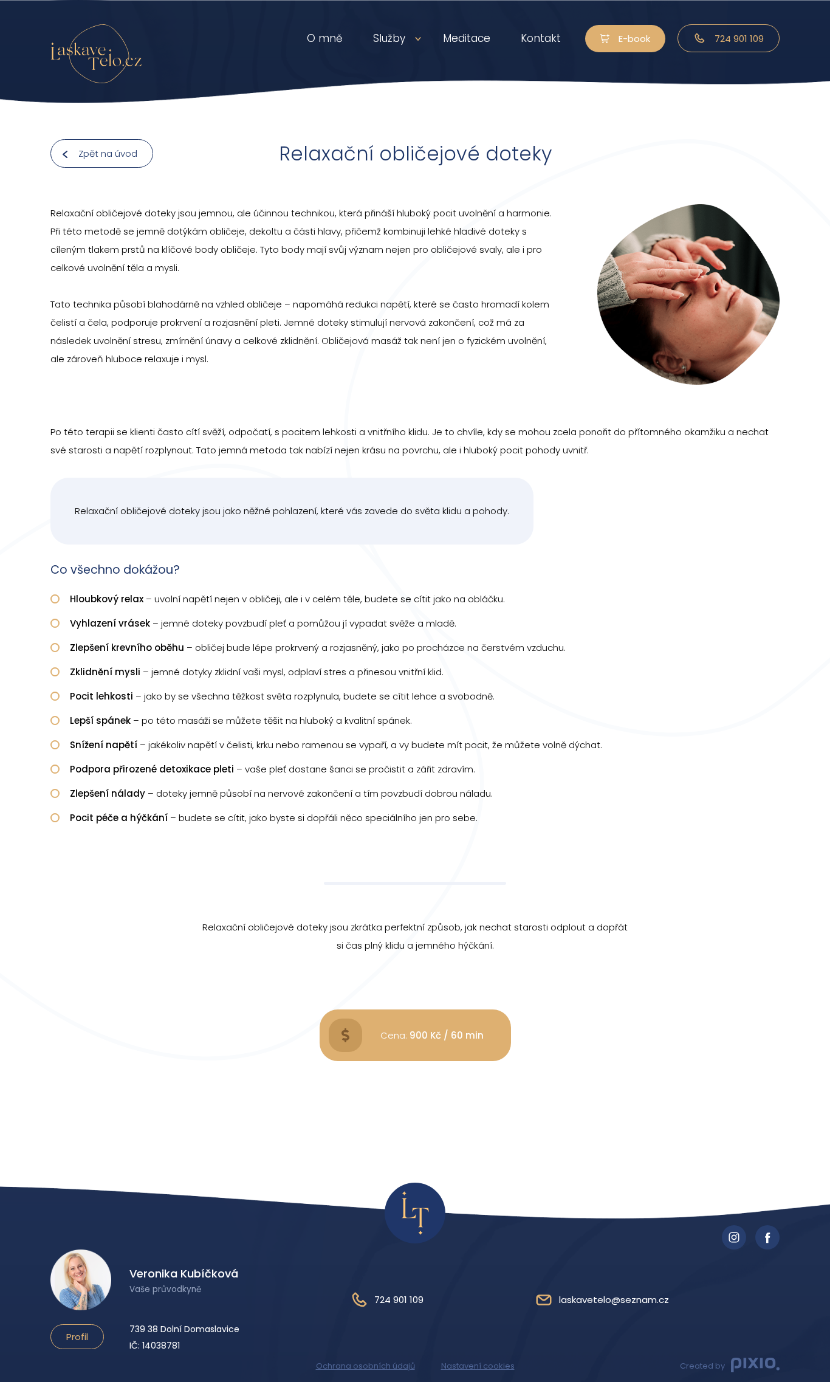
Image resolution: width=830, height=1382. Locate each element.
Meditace (466, 38)
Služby (389, 38)
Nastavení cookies (478, 1366)
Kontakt (541, 38)
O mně (325, 38)
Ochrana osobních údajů (365, 1366)
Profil (77, 1336)
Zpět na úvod (107, 153)
